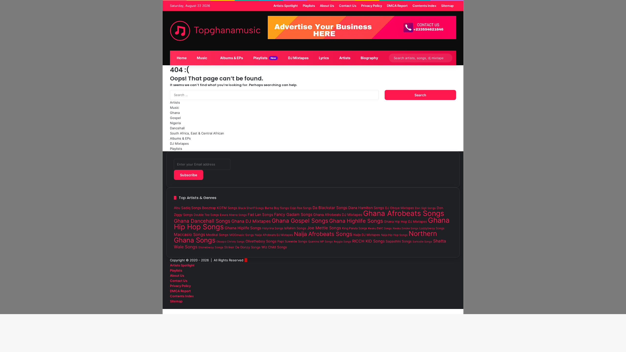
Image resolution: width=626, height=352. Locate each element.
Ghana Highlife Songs (356, 221)
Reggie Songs (342, 241)
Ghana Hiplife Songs (243, 228)
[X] (451, 306)
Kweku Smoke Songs (405, 228)
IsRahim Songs (295, 228)
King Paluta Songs (354, 228)
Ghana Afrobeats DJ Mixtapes (337, 214)
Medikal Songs (217, 235)
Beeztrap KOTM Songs (219, 208)
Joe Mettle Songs (324, 227)
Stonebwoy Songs (210, 247)
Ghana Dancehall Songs (202, 221)
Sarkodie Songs (422, 241)
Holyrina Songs (272, 228)
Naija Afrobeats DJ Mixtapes (274, 235)
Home (181, 58)
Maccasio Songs (189, 234)
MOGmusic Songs (241, 235)
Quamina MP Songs (320, 241)
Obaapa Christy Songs (230, 241)
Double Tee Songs (206, 215)
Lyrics (323, 58)
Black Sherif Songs (251, 208)
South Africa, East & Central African (197, 133)
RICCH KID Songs (368, 241)
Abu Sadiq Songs (187, 208)
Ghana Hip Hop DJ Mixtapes (405, 221)
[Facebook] (455, 306)
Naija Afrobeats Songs (323, 234)
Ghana (175, 113)
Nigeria (175, 123)
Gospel (175, 118)
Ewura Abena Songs (233, 215)
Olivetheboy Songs (261, 241)
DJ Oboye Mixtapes (399, 208)
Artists (344, 58)
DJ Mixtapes (298, 58)
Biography (369, 58)
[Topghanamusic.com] (215, 31)
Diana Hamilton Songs (366, 208)
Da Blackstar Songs (330, 207)
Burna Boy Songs (277, 208)
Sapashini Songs (399, 241)
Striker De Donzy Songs (242, 247)
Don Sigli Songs (425, 208)
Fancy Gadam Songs (293, 214)
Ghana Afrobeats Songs (403, 213)
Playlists (264, 58)
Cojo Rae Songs (301, 208)
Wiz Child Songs (274, 247)
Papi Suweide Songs (292, 241)
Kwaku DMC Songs (380, 228)
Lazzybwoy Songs (431, 228)
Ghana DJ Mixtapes (251, 221)
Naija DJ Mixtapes (366, 235)
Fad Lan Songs (260, 214)
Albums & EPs (231, 58)
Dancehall (177, 128)
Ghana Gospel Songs (300, 220)
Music (201, 58)
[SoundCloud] (447, 306)
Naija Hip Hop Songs (394, 235)
